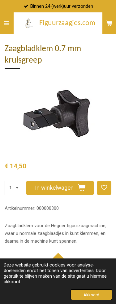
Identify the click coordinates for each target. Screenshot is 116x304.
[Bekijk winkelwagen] (109, 23)
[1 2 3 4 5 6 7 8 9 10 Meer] (14, 188)
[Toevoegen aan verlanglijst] (104, 188)
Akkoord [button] (91, 294)
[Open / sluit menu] (7, 23)
